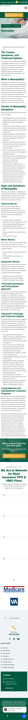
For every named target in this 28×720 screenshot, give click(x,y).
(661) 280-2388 (23, 2)
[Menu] (25, 7)
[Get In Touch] (14, 627)
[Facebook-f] (10, 639)
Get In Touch (14, 632)
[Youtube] (18, 639)
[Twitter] (14, 639)
